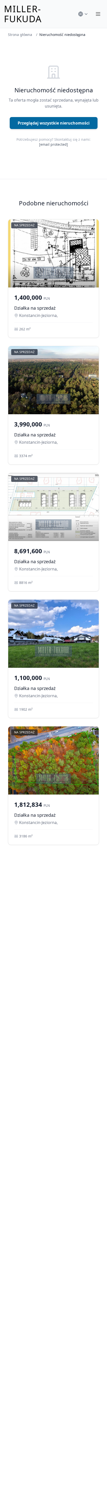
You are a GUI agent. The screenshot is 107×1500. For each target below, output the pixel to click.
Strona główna (20, 34)
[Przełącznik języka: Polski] (83, 13)
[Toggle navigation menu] (98, 14)
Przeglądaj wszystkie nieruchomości (54, 123)
